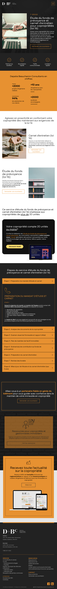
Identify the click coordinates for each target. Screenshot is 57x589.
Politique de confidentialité (20, 587)
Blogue (30, 565)
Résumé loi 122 (32, 562)
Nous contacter (33, 574)
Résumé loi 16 (32, 560)
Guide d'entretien (33, 563)
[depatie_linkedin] (52, 584)
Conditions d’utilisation (8, 587)
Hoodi (13, 237)
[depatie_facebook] (48, 584)
